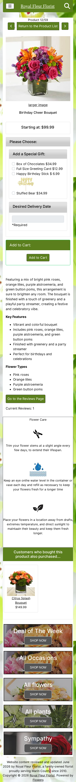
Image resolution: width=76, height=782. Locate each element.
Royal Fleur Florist (38, 6)
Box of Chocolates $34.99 (36, 164)
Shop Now (38, 640)
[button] (67, 6)
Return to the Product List (38, 26)
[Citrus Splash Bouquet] (21, 582)
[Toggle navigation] (10, 6)
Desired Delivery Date (32, 206)
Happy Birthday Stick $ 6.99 (38, 174)
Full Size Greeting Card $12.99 (39, 169)
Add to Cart (38, 257)
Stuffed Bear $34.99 (31, 193)
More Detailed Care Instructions (38, 545)
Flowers (38, 780)
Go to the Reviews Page (25, 399)
